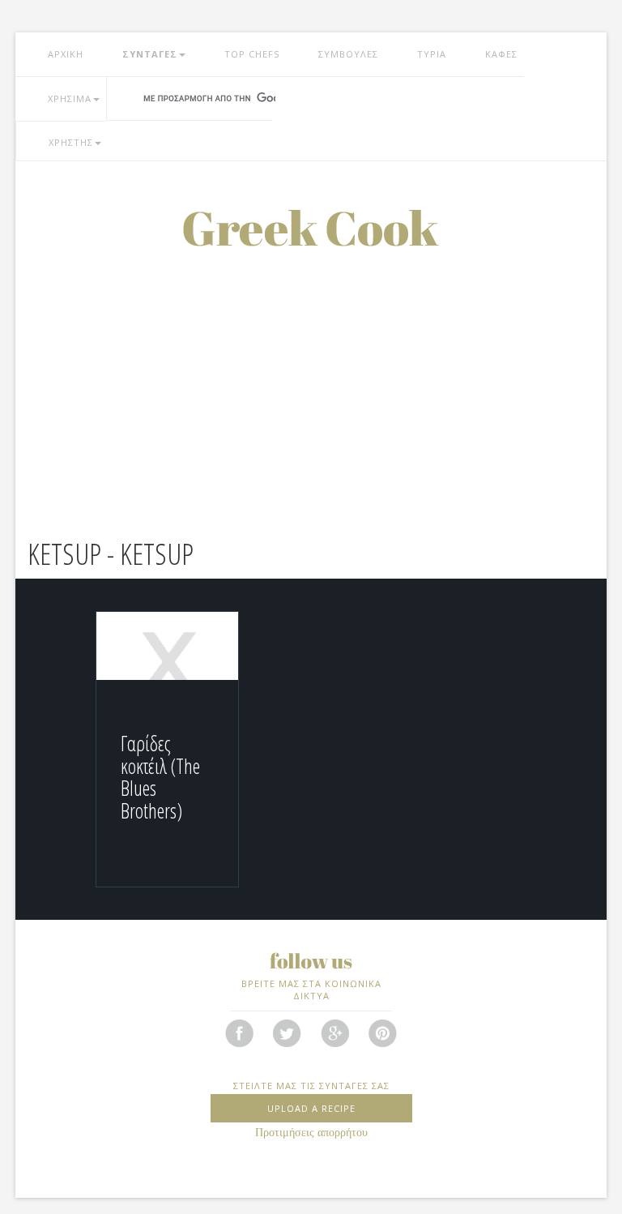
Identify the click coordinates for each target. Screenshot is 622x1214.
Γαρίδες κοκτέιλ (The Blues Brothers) (160, 776)
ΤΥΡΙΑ (431, 54)
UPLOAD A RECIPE (311, 1108)
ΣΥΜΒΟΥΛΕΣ (348, 54)
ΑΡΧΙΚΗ (65, 54)
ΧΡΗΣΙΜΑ (70, 98)
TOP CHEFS (251, 54)
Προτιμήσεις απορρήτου (311, 1132)
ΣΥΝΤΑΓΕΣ (149, 54)
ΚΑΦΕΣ (501, 54)
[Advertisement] (311, 367)
